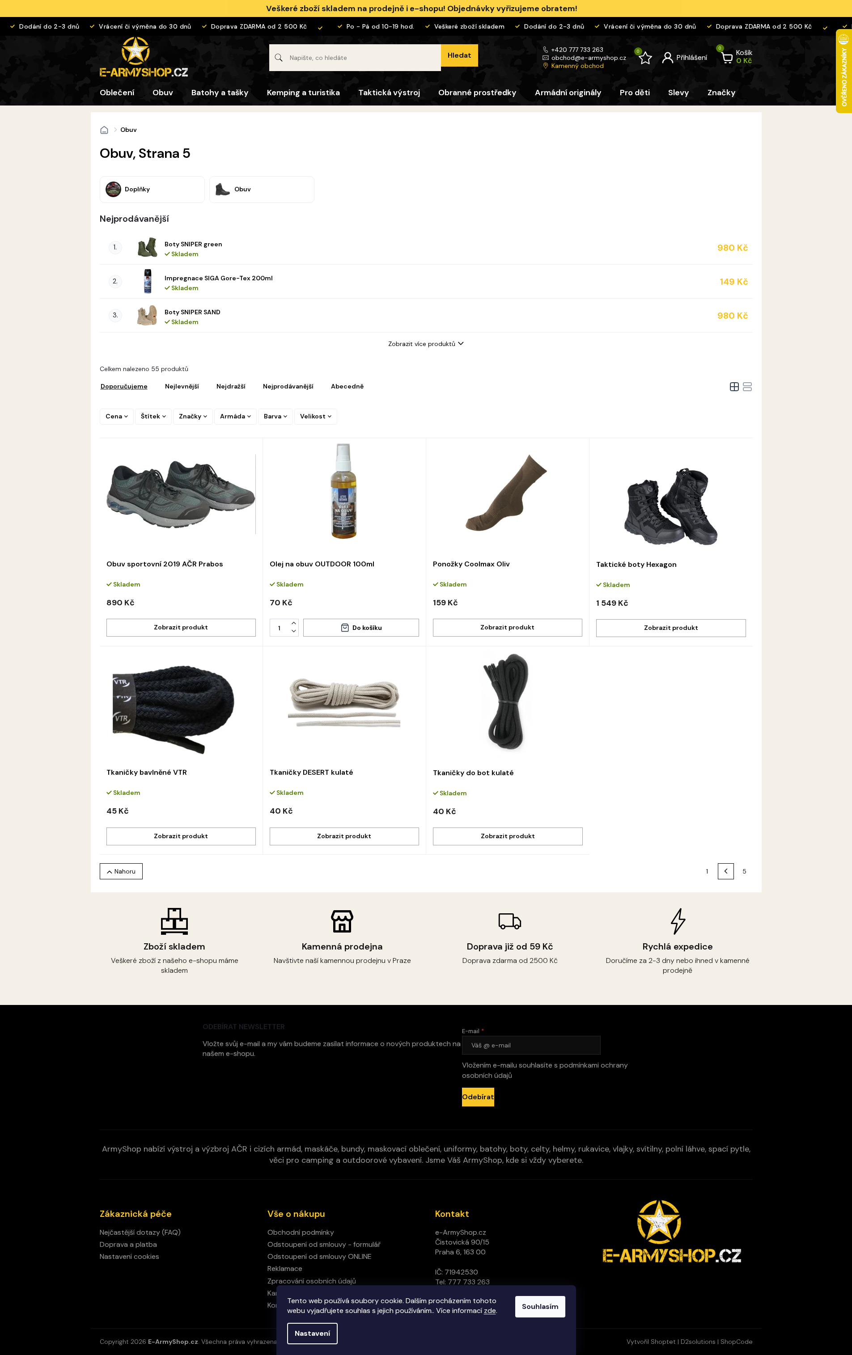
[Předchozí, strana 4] (726, 871)
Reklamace (284, 1268)
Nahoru (125, 871)
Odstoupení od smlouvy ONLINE (319, 1256)
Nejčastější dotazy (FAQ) (140, 1232)
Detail (181, 628)
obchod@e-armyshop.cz (588, 58)
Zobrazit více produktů (421, 344)
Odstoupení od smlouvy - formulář (324, 1244)
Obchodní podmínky (300, 1232)
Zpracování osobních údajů (311, 1281)
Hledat (459, 55)
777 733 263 (469, 1282)
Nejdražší (231, 386)
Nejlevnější (182, 386)
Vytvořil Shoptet (651, 1342)
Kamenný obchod (577, 66)
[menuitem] (117, 93)
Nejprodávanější (288, 386)
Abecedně (347, 386)
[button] (293, 623)
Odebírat (478, 1097)
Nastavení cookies (129, 1256)
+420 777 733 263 (577, 50)
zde (490, 1310)
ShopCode (737, 1342)
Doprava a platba (128, 1244)
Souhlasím (540, 1306)
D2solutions (698, 1342)
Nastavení (312, 1333)
